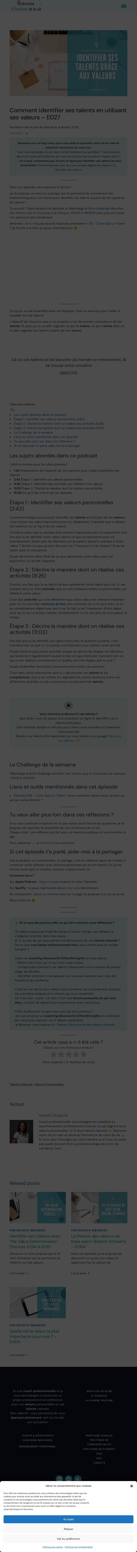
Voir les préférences (68, 1538)
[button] (131, 1486)
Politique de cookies (53, 1547)
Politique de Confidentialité (79, 1547)
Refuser (68, 1529)
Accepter (68, 1519)
